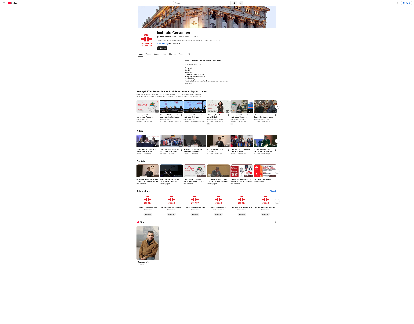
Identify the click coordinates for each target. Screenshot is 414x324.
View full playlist (141, 184)
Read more (188, 83)
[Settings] (397, 3)
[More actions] (158, 115)
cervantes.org (163, 44)
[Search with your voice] (241, 3)
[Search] (234, 3)
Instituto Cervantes (142, 119)
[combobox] (202, 3)
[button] (188, 83)
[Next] (277, 106)
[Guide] (4, 3)
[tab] (140, 54)
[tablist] (207, 54)
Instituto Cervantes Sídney (215, 119)
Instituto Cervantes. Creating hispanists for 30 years (203, 60)
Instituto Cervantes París (261, 119)
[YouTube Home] (12, 3)
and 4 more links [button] (174, 44)
